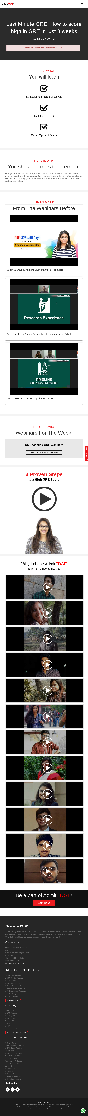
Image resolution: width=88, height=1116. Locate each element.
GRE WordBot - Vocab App (16, 1045)
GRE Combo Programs (15, 978)
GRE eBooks (11, 1043)
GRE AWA (10, 1021)
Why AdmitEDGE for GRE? (16, 1032)
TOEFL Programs (13, 994)
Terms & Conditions (13, 1076)
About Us (9, 1066)
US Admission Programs (15, 988)
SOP (8, 1023)
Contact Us (10, 1069)
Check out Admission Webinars (44, 452)
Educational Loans (13, 1079)
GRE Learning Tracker (15, 1053)
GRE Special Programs (15, 983)
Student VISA (11, 1029)
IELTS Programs (12, 996)
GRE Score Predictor (14, 1048)
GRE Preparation (13, 1013)
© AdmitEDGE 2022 (44, 1102)
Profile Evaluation (13, 1058)
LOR (8, 1026)
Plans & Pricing (13, 1000)
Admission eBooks (13, 1056)
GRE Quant (10, 1016)
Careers (9, 1071)
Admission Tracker (13, 1063)
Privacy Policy (11, 1074)
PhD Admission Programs (16, 991)
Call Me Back (87, 453)
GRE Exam (10, 1010)
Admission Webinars (14, 1061)
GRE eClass (11, 981)
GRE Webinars (12, 1051)
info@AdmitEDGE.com (16, 963)
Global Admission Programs (17, 986)
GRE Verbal (11, 1018)
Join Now (44, 903)
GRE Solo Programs (14, 975)
